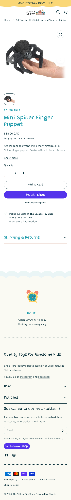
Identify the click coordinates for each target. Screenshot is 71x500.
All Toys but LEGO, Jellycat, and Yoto (35, 20)
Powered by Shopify (46, 494)
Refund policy (10, 479)
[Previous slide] (10, 59)
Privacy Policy (56, 438)
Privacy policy (28, 479)
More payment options (35, 202)
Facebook (44, 377)
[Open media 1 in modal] (61, 34)
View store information (23, 221)
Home (7, 20)
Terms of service (47, 479)
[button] (5, 12)
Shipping (8, 138)
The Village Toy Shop (24, 494)
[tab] (9, 99)
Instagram (26, 377)
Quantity (8, 165)
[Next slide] (61, 59)
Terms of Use (41, 438)
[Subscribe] (62, 430)
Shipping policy (11, 485)
